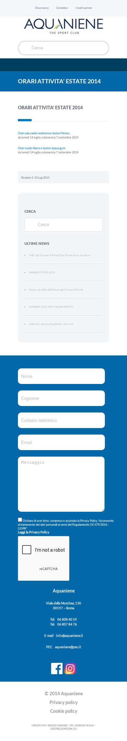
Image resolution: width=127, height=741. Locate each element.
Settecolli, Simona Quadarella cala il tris (51, 324)
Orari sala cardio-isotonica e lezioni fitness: (44, 133)
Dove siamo (42, 8)
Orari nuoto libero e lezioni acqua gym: (42, 148)
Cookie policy (63, 711)
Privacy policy (63, 702)
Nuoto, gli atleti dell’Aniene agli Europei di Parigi (56, 289)
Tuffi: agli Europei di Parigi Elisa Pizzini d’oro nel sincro (60, 255)
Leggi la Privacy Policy (33, 532)
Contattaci (62, 8)
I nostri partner (84, 8)
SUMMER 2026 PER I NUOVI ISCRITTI (51, 306)
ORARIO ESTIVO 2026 (42, 272)
